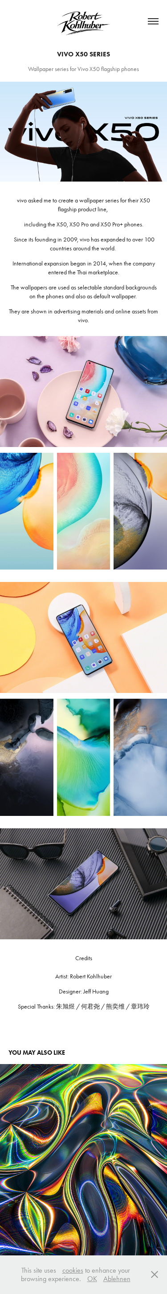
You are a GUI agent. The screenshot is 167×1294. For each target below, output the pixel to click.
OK (92, 1278)
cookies (72, 1270)
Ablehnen (116, 1278)
